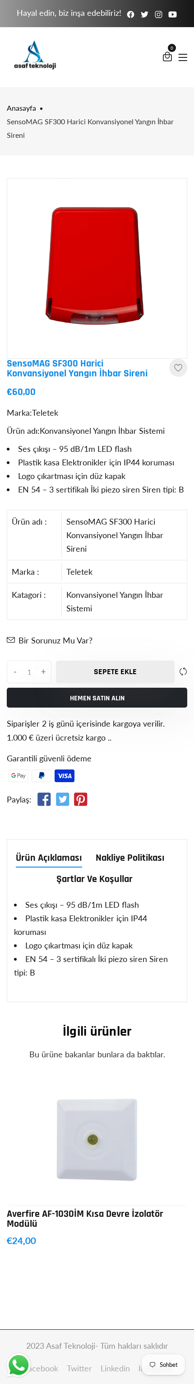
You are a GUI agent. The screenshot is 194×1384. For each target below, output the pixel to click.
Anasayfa (21, 107)
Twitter (80, 1368)
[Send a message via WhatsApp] (19, 1365)
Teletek (79, 572)
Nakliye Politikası (130, 858)
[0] (167, 58)
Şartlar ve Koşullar (94, 880)
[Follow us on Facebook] (44, 801)
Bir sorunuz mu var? (55, 640)
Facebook (42, 1368)
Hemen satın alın (97, 698)
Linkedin (116, 1368)
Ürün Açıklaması (49, 858)
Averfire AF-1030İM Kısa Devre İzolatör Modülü (85, 1219)
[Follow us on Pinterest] (81, 801)
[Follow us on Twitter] (62, 801)
